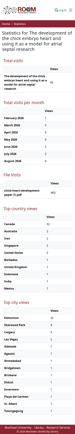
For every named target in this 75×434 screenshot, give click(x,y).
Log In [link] (63, 10)
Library (39, 427)
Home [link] (6, 24)
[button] (19, 10)
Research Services (58, 427)
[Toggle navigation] (70, 10)
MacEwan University (18, 427)
